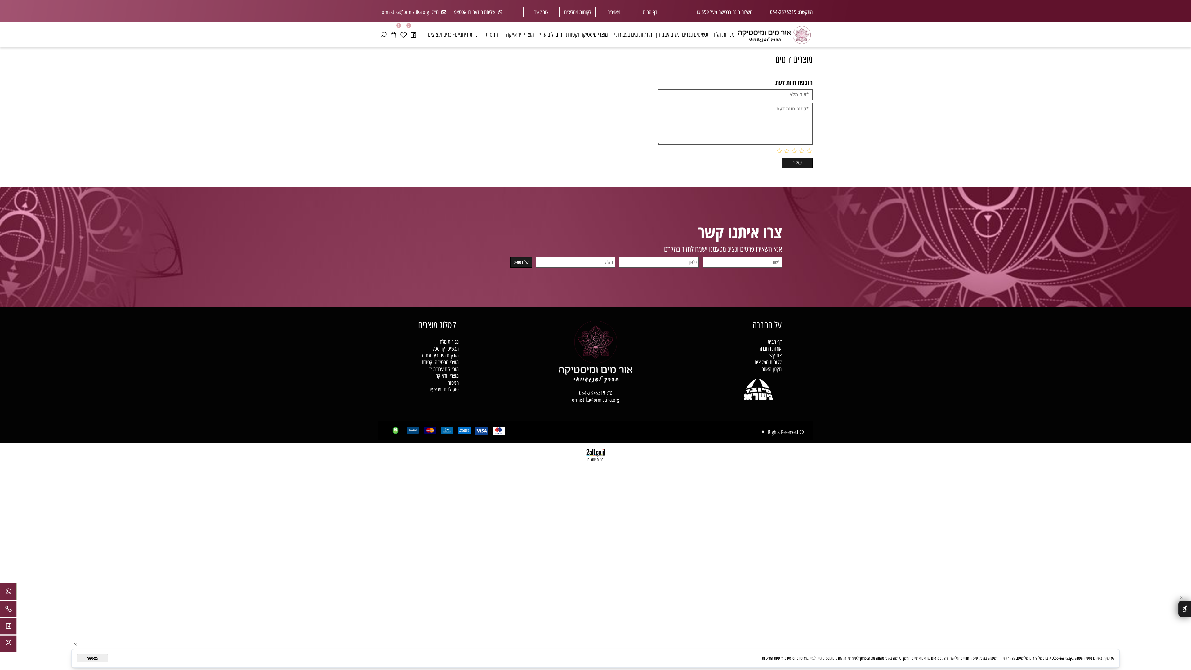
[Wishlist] (403, 34)
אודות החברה (771, 348)
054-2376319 (592, 393)
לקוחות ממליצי (579, 12)
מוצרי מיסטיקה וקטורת (587, 34)
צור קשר (541, 12)
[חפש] (383, 34)
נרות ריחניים (466, 34)
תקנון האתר (772, 369)
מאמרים (613, 12)
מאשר (92, 658)
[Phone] (8, 610)
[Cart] (393, 34)
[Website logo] (774, 33)
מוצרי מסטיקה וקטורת (440, 362)
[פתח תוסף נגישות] (1184, 609)
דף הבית (650, 12)
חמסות (492, 34)
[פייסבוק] (413, 34)
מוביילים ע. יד (550, 34)
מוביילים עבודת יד (444, 369)
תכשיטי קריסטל (446, 348)
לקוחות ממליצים (768, 362)
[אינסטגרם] (8, 645)
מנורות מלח (724, 34)
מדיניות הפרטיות (772, 658)
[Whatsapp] (8, 593)
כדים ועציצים (439, 34)
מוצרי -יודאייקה (520, 34)
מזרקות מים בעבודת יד (632, 34)
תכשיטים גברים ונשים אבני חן (683, 34)
